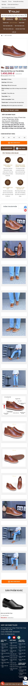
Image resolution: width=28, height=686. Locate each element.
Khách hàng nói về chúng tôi (8, 7)
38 (3, 137)
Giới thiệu (4, 4)
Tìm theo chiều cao (8, 29)
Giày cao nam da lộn (5, 654)
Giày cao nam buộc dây (5, 644)
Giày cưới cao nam (5, 666)
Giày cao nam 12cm (22, 660)
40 (14, 137)
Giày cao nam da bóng (5, 657)
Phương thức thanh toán (22, 677)
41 (19, 137)
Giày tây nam (13, 654)
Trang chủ (4, 1)
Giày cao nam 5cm (22, 644)
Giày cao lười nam (5, 647)
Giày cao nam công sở (5, 660)
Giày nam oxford (14, 666)
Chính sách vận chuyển (22, 673)
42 (24, 137)
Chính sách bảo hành (22, 667)
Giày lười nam (13, 645)
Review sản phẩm (20, 29)
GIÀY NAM (13, 640)
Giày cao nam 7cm (22, 650)
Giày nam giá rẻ (14, 664)
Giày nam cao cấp (13, 643)
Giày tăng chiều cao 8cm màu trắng (11, 613)
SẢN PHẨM (21, 22)
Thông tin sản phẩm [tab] (10, 206)
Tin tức (10, 1)
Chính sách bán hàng (13, 4)
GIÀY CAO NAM (13, 22)
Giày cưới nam (13, 657)
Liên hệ (14, 32)
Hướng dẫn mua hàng (18, 1)
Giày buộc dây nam (13, 648)
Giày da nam (13, 662)
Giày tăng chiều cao (5, 663)
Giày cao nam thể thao (5, 650)
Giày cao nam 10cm (22, 657)
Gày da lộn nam (14, 655)
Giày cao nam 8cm (22, 654)
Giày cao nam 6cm (22, 647)
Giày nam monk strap (14, 669)
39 (8, 137)
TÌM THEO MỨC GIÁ (19, 25)
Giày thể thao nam (13, 660)
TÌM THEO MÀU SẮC (8, 25)
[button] (2, 67)
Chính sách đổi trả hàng (22, 670)
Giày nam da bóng (13, 651)
